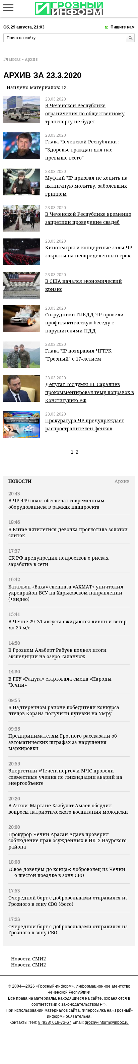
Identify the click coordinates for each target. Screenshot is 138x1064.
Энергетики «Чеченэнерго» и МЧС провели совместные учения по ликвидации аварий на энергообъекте (65, 776)
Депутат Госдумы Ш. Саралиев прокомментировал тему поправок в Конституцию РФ (89, 392)
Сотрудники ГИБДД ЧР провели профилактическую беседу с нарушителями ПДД (84, 322)
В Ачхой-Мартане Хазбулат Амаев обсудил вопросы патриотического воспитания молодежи (68, 808)
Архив (122, 481)
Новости (19, 481)
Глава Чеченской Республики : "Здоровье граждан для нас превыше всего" (82, 149)
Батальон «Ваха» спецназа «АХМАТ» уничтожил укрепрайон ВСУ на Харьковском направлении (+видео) (65, 592)
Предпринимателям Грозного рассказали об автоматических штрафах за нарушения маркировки (62, 742)
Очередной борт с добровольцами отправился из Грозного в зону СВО (68, 929)
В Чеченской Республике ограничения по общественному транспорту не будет (85, 113)
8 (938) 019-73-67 (54, 1022)
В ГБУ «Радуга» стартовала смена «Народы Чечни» (60, 682)
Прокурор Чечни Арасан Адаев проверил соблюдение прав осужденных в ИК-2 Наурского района (67, 840)
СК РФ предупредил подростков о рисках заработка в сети (58, 561)
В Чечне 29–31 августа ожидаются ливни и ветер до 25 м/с (67, 624)
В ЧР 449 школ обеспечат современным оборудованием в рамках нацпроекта (56, 503)
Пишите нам (123, 27)
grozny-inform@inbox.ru (107, 1022)
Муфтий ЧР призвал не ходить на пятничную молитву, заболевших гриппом (86, 186)
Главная (12, 59)
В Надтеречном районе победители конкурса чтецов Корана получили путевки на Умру (63, 710)
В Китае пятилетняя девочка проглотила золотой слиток (68, 532)
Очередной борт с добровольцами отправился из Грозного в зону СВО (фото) (68, 900)
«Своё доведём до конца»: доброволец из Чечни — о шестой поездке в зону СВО (66, 872)
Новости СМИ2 (28, 958)
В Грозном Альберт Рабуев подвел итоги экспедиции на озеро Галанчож (57, 653)
